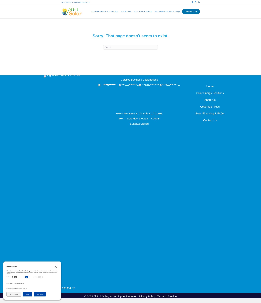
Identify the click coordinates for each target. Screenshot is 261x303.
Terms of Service (167, 296)
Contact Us (210, 120)
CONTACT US (191, 11)
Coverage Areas (143, 11)
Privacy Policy (147, 296)
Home (210, 86)
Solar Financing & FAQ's (210, 113)
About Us (126, 11)
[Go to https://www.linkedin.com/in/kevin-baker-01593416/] (62, 282)
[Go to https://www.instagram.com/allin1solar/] (69, 282)
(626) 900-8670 (67, 2)
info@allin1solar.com (81, 2)
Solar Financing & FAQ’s (167, 11)
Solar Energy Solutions (104, 11)
